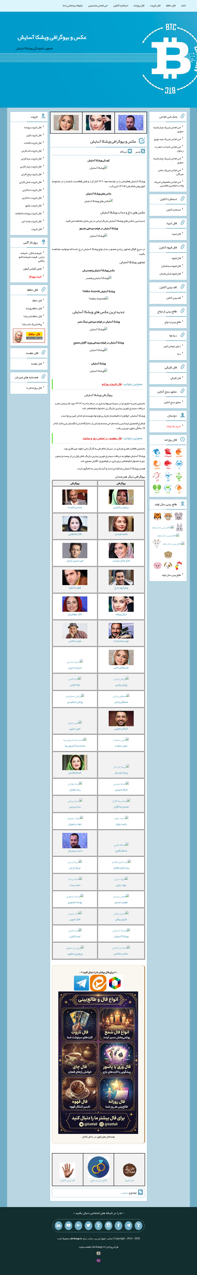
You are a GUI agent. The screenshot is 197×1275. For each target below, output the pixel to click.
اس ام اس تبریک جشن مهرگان (171, 172)
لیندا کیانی (75, 936)
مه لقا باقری (121, 850)
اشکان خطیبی (121, 728)
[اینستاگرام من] (108, 1225)
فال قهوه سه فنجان (171, 265)
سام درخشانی (121, 953)
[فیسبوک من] (118, 1225)
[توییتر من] (88, 1225)
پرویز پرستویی (75, 953)
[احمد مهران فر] (130, 123)
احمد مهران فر (75, 850)
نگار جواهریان (75, 614)
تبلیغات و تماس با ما (73, 5)
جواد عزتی (121, 885)
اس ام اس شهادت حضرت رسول (169, 148)
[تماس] (98, 1225)
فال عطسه (36, 363)
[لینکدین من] (58, 1225)
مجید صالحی (75, 640)
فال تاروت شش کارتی (30, 182)
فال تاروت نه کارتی (32, 190)
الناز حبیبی (75, 919)
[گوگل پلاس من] (78, 1225)
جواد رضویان (75, 824)
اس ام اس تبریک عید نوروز (167, 138)
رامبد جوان (121, 824)
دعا (179, 353)
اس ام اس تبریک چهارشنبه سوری (168, 129)
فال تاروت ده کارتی (32, 197)
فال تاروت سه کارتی (31, 158)
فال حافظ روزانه (34, 308)
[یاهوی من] (138, 1225)
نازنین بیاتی (121, 919)
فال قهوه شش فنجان (170, 273)
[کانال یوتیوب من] (68, 1225)
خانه (183, 5)
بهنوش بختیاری (121, 507)
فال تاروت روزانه (33, 127)
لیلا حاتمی (75, 684)
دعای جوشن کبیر (172, 346)
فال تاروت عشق (33, 205)
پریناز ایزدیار (121, 772)
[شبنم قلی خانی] (66, 123)
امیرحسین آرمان (75, 560)
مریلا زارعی (74, 867)
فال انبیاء (176, 233)
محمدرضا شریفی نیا (75, 745)
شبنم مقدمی (74, 772)
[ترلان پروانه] (98, 123)
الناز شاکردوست (121, 560)
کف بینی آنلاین (173, 297)
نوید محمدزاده (121, 640)
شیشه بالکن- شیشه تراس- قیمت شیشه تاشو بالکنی (31, 256)
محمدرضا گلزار (121, 806)
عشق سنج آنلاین (172, 402)
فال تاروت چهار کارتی (31, 166)
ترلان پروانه (121, 614)
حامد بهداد (75, 885)
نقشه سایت (85, 1246)
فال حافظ (170, 5)
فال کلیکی (175, 378)
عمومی (124, 1192)
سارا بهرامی (75, 806)
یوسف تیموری (75, 902)
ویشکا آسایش (121, 936)
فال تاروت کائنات (33, 143)
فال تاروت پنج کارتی (31, 174)
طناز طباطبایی (75, 534)
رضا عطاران (75, 789)
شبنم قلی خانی (121, 667)
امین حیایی (74, 728)
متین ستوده (121, 745)
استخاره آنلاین (120, 5)
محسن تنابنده (75, 507)
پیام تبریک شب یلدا (32, 324)
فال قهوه (176, 258)
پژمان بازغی (121, 684)
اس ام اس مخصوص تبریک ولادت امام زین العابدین (169, 183)
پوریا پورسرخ (121, 587)
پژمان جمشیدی (75, 701)
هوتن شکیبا (75, 587)
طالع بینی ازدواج (172, 322)
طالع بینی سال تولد (171, 575)
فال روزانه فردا (34, 387)
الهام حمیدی (121, 789)
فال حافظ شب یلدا (32, 316)
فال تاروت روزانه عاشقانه (28, 213)
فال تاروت (155, 5)
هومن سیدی (121, 902)
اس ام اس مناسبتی (98, 5)
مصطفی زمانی (121, 701)
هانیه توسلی (121, 534)
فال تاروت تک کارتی (31, 150)
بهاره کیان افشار (121, 867)
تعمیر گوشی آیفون (32, 268)
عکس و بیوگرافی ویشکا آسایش (52, 37)
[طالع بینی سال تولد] (168, 542)
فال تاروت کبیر (34, 135)
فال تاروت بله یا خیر (31, 221)
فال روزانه (139, 5)
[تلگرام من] (128, 1225)
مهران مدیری (74, 667)
